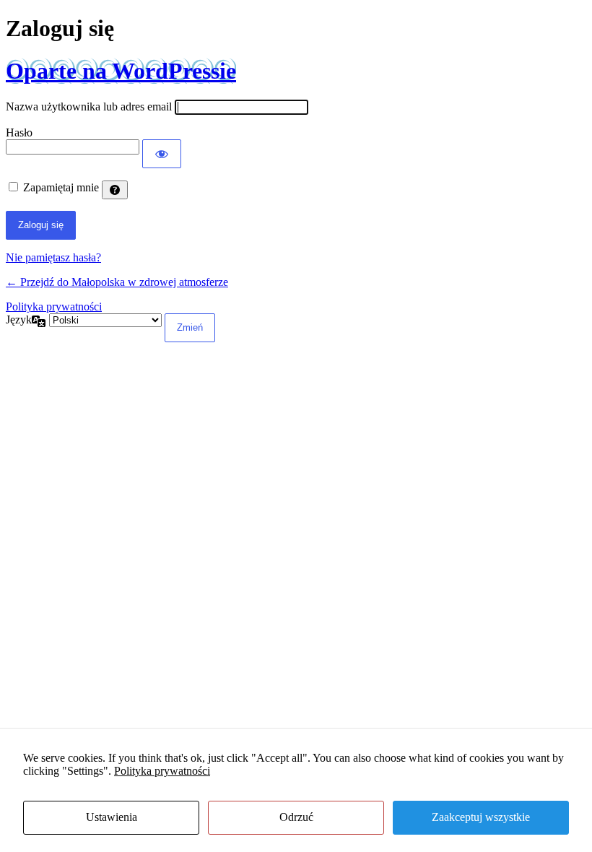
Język (19, 319)
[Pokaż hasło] (161, 153)
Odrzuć (296, 817)
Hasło (19, 132)
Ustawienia (111, 817)
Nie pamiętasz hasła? (53, 257)
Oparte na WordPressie (121, 71)
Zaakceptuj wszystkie (481, 817)
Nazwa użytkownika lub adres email (89, 106)
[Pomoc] (115, 190)
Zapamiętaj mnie (61, 187)
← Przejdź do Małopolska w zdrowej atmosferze (117, 282)
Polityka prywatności (54, 306)
